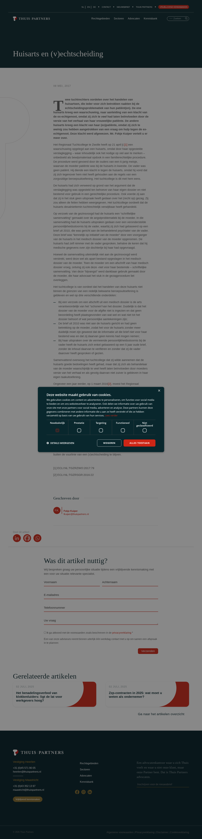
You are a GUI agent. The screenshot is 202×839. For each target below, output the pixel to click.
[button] (60, 443)
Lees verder (111, 415)
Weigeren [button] (109, 442)
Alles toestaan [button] (139, 442)
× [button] (159, 391)
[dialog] (101, 419)
